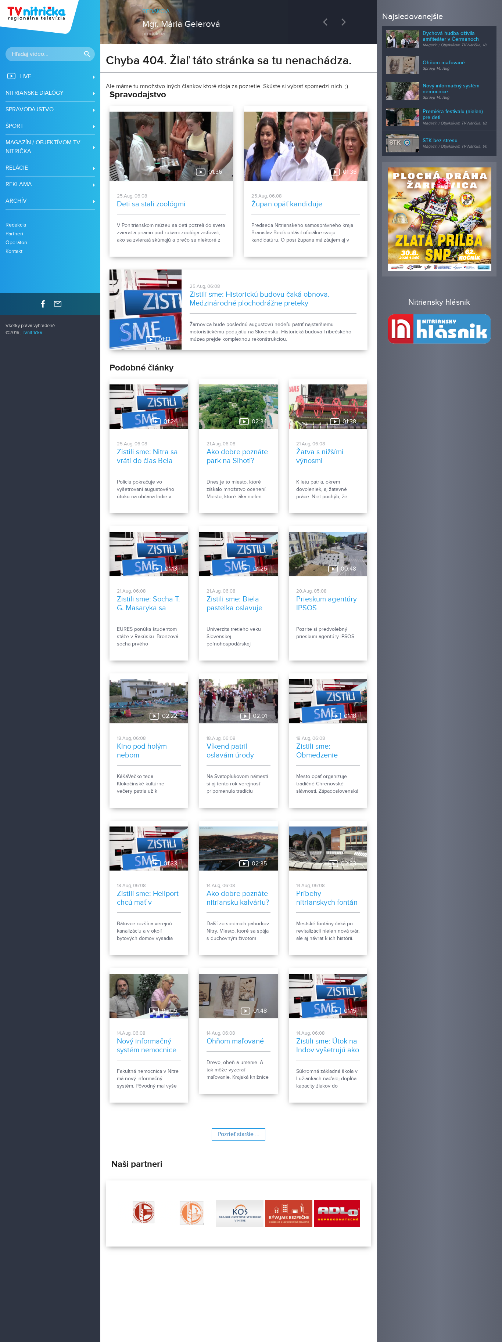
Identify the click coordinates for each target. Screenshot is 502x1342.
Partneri (14, 234)
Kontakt (14, 251)
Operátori (16, 242)
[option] (238, 18)
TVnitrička (32, 333)
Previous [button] (327, 21)
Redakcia (16, 225)
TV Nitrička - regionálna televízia (40, 17)
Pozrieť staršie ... (238, 1134)
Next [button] (345, 21)
